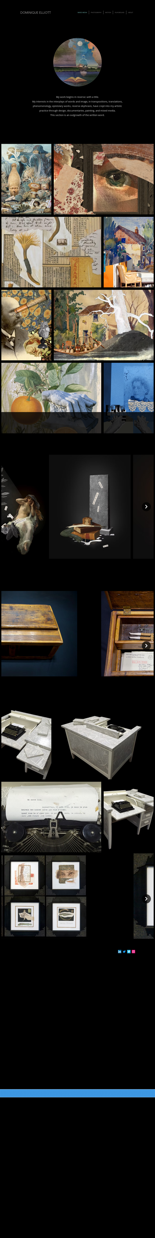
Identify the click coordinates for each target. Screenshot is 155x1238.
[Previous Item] (8, 645)
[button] (151, 943)
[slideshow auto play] (152, 680)
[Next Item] (146, 506)
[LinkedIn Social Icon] (119, 951)
